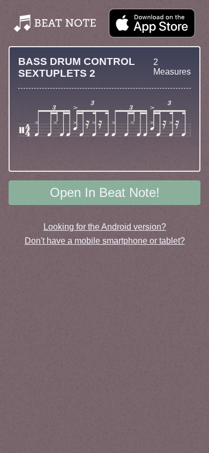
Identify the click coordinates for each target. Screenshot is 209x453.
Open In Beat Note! (105, 192)
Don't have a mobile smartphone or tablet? (105, 240)
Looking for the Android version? (104, 226)
